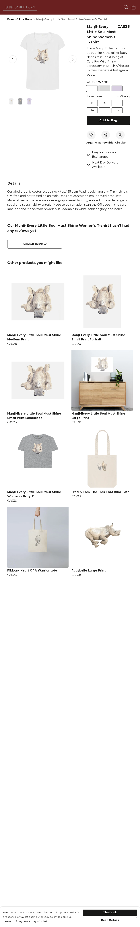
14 (92, 110)
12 (117, 103)
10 (104, 103)
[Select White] (92, 88)
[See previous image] (12, 59)
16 (104, 110)
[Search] (126, 7)
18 (117, 110)
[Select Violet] (117, 88)
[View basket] (133, 7)
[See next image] (72, 59)
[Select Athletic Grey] (104, 88)
